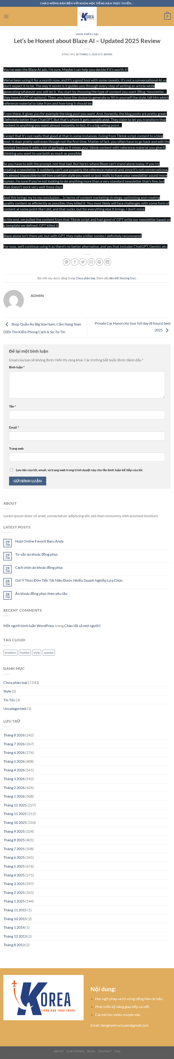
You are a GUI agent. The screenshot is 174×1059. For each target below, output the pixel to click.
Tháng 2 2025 (14, 892)
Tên (12, 406)
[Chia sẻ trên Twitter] (83, 262)
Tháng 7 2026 (14, 744)
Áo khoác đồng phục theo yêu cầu (41, 593)
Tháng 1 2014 (14, 927)
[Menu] (6, 16)
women (48, 652)
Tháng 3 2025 (14, 883)
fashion (24, 652)
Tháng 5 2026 (14, 761)
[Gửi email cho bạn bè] (91, 262)
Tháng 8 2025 (14, 840)
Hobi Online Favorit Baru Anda (39, 541)
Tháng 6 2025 (14, 857)
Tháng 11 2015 (15, 910)
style (37, 652)
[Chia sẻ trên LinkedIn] (107, 262)
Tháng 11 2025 (15, 813)
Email (14, 427)
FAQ (117, 1051)
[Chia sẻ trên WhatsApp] (66, 262)
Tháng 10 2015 (15, 919)
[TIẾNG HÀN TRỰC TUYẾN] (87, 16)
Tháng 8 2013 (14, 945)
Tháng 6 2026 (14, 752)
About (59, 1051)
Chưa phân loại (87, 34)
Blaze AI (34, 69)
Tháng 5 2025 (14, 866)
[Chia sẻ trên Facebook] (74, 262)
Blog (91, 1051)
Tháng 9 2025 (14, 831)
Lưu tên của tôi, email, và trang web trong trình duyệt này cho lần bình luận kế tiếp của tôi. (79, 470)
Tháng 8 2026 (14, 735)
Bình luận (17, 367)
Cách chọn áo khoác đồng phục (39, 567)
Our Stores (75, 1051)
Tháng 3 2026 (14, 779)
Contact (105, 1051)
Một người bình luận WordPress (28, 625)
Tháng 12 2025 (15, 805)
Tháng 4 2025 (14, 875)
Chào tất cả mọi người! (82, 625)
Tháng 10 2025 (15, 822)
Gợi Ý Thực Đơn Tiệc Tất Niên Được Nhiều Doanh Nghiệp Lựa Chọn (69, 580)
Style (7, 691)
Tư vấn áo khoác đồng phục (36, 554)
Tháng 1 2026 (14, 796)
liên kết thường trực (122, 278)
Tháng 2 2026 (14, 787)
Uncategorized (14, 708)
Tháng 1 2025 (14, 901)
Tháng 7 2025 (14, 849)
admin (108, 54)
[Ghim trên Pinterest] (99, 262)
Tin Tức (9, 700)
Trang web (16, 448)
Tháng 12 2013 (15, 936)
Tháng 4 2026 (14, 770)
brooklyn (10, 652)
